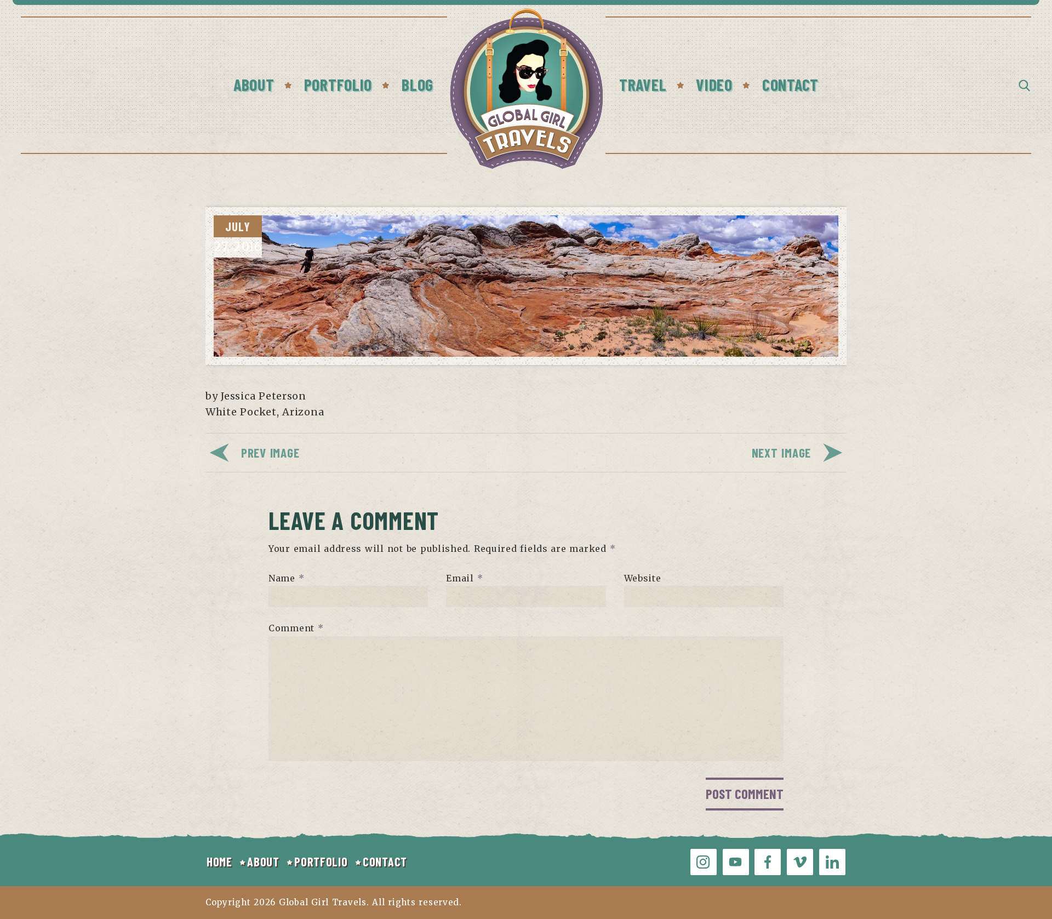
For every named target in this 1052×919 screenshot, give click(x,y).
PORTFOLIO (320, 861)
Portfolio (338, 84)
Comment (296, 628)
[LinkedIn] (832, 862)
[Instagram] (703, 862)
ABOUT (263, 861)
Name (286, 577)
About (254, 84)
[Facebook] (767, 862)
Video (714, 84)
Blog (417, 84)
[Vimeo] (800, 862)
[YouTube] (736, 862)
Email (464, 577)
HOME (219, 861)
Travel (642, 84)
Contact (790, 84)
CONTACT (385, 861)
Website (642, 577)
